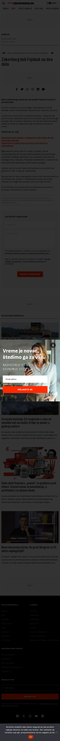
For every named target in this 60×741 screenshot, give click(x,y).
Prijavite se (25, 389)
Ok (30, 737)
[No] (56, 732)
